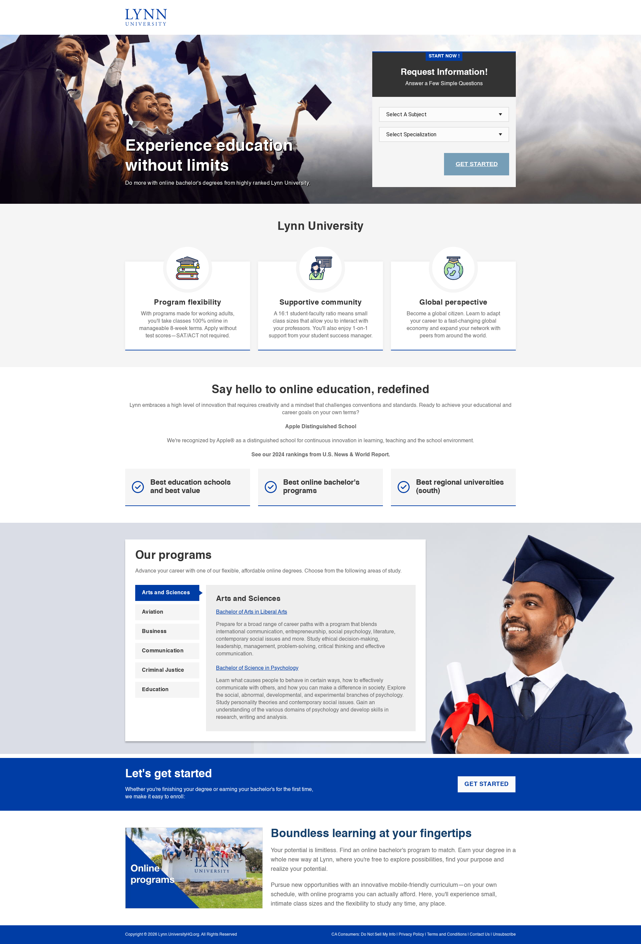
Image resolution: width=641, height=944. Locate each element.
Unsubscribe (504, 935)
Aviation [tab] (152, 612)
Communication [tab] (163, 651)
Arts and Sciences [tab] (166, 593)
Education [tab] (155, 689)
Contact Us (480, 935)
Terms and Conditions (447, 935)
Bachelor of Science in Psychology (257, 668)
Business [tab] (154, 631)
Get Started (477, 164)
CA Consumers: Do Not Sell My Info (364, 935)
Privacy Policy (411, 935)
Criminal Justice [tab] (163, 670)
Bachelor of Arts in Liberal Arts (251, 612)
